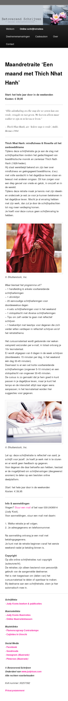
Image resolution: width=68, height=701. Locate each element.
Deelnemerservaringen (18, 36)
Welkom (10, 28)
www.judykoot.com (31, 671)
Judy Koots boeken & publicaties (24, 603)
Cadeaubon (41, 36)
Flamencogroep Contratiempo (22, 630)
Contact (10, 44)
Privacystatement (14, 690)
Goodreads (12, 651)
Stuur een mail (23, 507)
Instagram (17, 654)
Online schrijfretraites (31, 29)
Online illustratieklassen (19, 619)
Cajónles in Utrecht (16, 634)
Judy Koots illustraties (18, 615)
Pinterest (17, 658)
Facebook (11, 647)
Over (55, 36)
